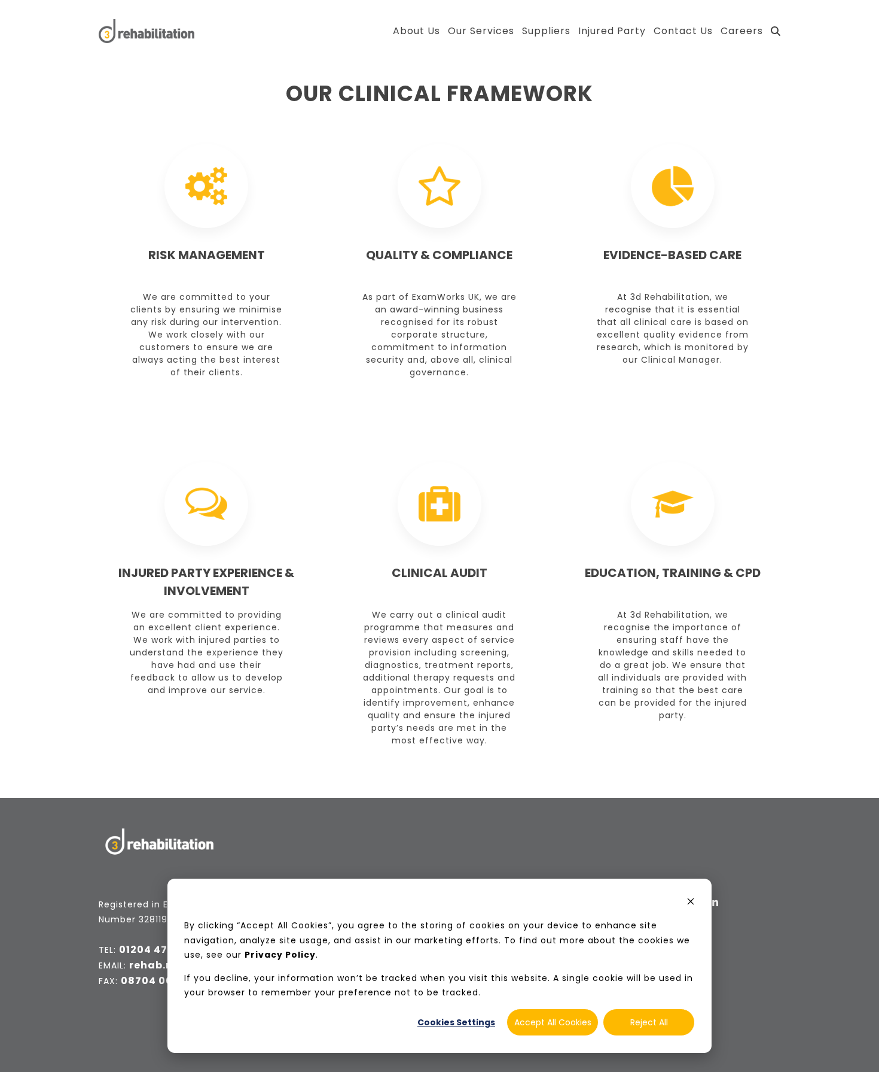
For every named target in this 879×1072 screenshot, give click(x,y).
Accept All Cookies (552, 1022)
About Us (416, 31)
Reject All (649, 1022)
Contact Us (683, 31)
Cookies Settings (456, 1022)
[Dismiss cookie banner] (690, 902)
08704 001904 (160, 981)
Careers (742, 31)
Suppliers (546, 31)
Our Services (481, 31)
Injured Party (612, 31)
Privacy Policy (280, 955)
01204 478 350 (158, 949)
